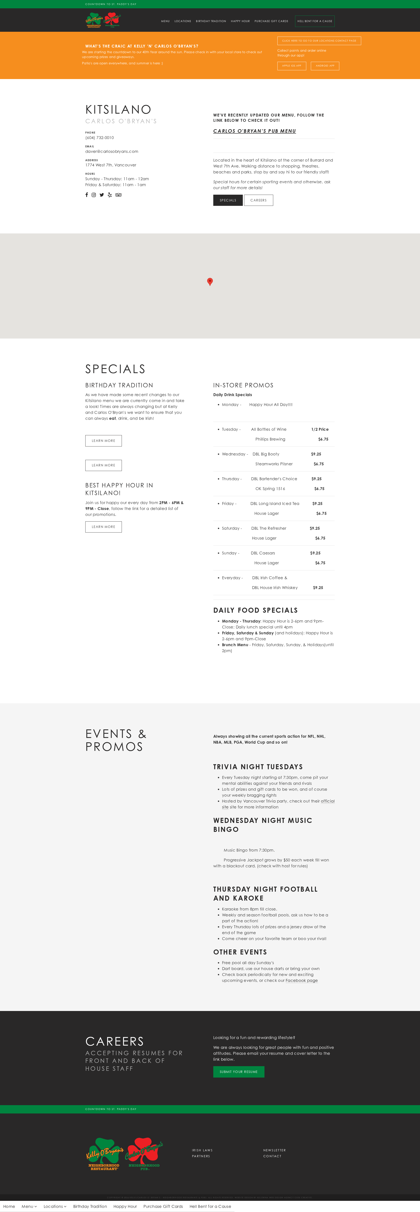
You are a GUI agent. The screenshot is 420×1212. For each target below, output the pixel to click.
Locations (183, 21)
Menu (165, 21)
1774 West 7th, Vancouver (110, 164)
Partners (201, 1156)
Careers (258, 200)
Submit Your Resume (239, 1072)
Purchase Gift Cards (271, 21)
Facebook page (302, 980)
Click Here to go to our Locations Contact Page (319, 40)
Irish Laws (202, 1150)
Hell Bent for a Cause (315, 21)
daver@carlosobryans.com (111, 151)
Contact (272, 1156)
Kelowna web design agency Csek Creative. (285, 1197)
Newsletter (274, 1150)
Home (9, 1206)
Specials (228, 200)
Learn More (103, 441)
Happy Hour (240, 21)
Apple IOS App (291, 65)
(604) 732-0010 (99, 137)
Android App (325, 65)
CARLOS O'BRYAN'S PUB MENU (254, 131)
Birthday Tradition (211, 21)
